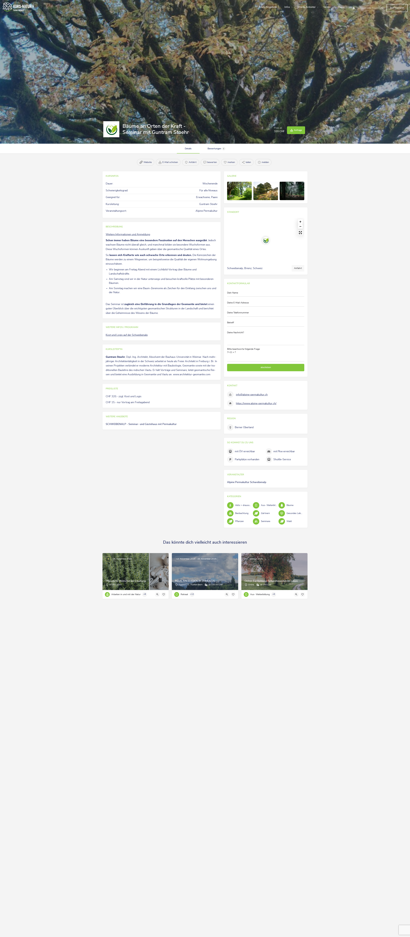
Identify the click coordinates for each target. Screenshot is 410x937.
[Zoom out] (300, 226)
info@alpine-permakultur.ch (252, 394)
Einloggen (361, 8)
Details (188, 149)
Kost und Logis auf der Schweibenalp (127, 335)
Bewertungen (216, 149)
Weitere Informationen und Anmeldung (128, 234)
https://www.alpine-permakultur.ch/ (256, 403)
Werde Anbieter (307, 7)
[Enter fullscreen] (300, 232)
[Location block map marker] (265, 240)
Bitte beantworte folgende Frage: (243, 350)
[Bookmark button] (163, 594)
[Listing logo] (111, 129)
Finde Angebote (268, 7)
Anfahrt (298, 268)
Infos (287, 7)
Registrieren (378, 8)
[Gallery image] (239, 191)
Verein (326, 7)
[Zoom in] (300, 221)
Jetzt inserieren (397, 8)
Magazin (342, 7)
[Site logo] (19, 6)
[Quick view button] (157, 594)
